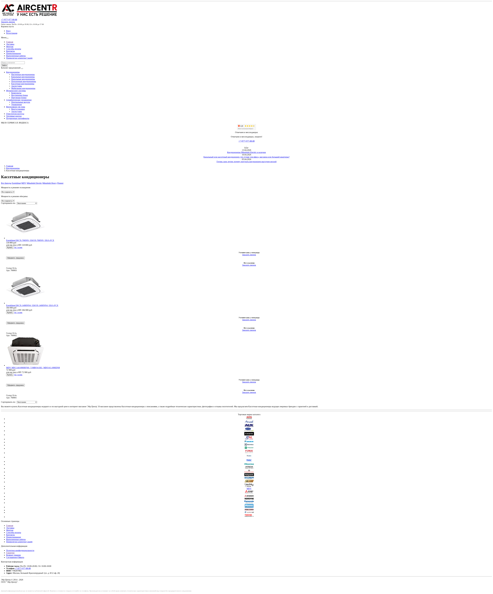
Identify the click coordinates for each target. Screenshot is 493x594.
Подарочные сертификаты (17, 118)
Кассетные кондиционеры (22, 84)
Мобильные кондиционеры (23, 88)
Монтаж (9, 46)
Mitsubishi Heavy (49, 183)
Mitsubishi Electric (34, 183)
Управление (16, 104)
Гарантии (10, 553)
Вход (8, 31)
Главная (9, 42)
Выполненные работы (16, 56)
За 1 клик (18, 247)
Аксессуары (16, 86)
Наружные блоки (18, 97)
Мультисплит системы (16, 91)
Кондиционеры (13, 72)
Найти (4, 65)
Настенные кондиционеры (23, 74)
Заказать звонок (8, 22)
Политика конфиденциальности (20, 550)
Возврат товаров (13, 555)
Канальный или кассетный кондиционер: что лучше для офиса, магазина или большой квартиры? (246, 157)
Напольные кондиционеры (23, 79)
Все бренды (6, 183)
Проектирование (13, 53)
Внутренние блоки (19, 95)
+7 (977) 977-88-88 (247, 141)
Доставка (10, 44)
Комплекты (16, 93)
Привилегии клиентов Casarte (19, 58)
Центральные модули (20, 102)
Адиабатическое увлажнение (19, 100)
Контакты (10, 51)
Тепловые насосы (14, 116)
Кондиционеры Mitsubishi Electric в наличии (246, 152)
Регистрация (11, 33)
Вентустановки (18, 109)
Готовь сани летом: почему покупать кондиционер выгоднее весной (247, 161)
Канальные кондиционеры (23, 77)
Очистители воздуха (15, 114)
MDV (23, 183)
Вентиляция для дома (15, 107)
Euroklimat (16, 183)
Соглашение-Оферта (15, 557)
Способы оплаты (13, 49)
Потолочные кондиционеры (23, 81)
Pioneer (60, 183)
